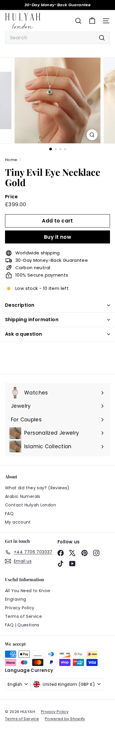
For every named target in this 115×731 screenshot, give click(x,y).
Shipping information (31, 319)
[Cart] (92, 21)
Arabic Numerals (22, 496)
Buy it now (57, 237)
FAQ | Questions (22, 625)
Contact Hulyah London (30, 505)
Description (19, 305)
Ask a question (23, 334)
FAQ (9, 513)
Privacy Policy (19, 608)
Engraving (15, 599)
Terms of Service (23, 616)
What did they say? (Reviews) (37, 488)
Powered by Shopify (65, 719)
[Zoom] (91, 134)
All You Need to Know (27, 591)
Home (11, 159)
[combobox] (57, 38)
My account (18, 522)
